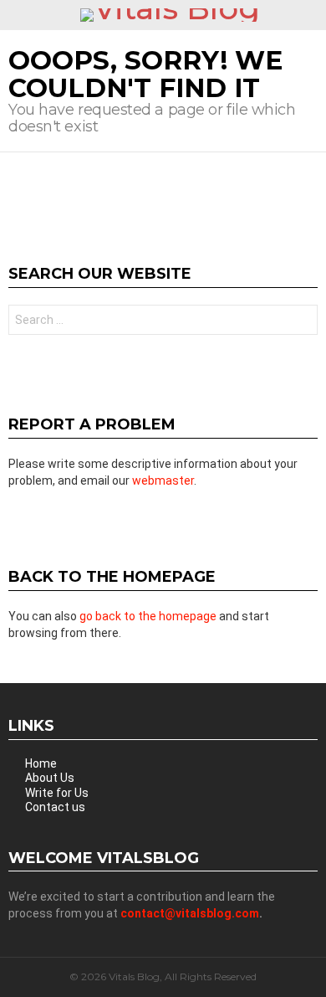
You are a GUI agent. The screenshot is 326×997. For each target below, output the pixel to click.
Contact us (55, 807)
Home (41, 763)
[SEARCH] (311, 15)
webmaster (163, 480)
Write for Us (57, 792)
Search (301, 322)
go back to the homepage (147, 616)
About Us (49, 777)
